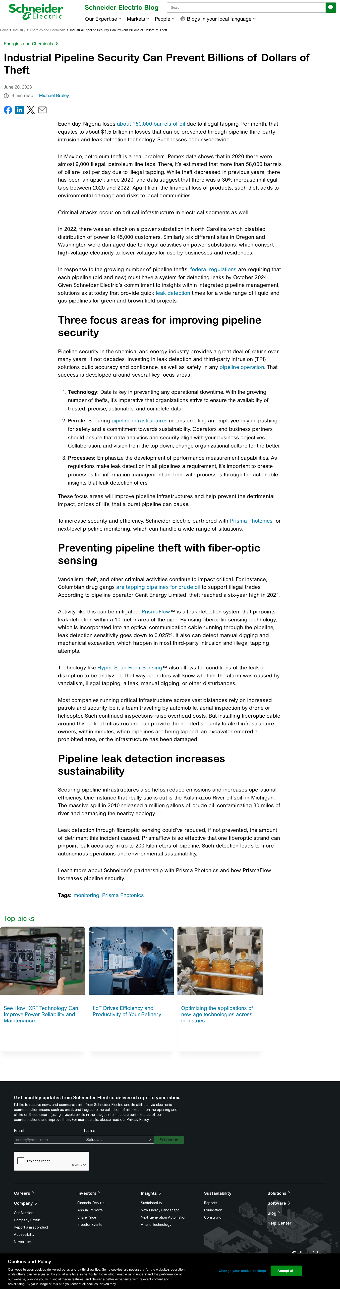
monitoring (86, 895)
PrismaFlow (156, 611)
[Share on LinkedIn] (19, 111)
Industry (19, 30)
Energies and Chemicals (47, 30)
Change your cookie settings (242, 1271)
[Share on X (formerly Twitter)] (31, 111)
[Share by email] (42, 111)
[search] (331, 7)
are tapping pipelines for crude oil (158, 587)
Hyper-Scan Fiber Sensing (129, 667)
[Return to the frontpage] (36, 12)
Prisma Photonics (251, 521)
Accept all (286, 1271)
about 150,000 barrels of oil (151, 124)
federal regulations (213, 269)
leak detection (173, 293)
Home (4, 30)
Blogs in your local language (219, 19)
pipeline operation (242, 367)
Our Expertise (101, 19)
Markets (136, 19)
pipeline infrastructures (140, 420)
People (162, 19)
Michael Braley (54, 95)
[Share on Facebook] (8, 111)
